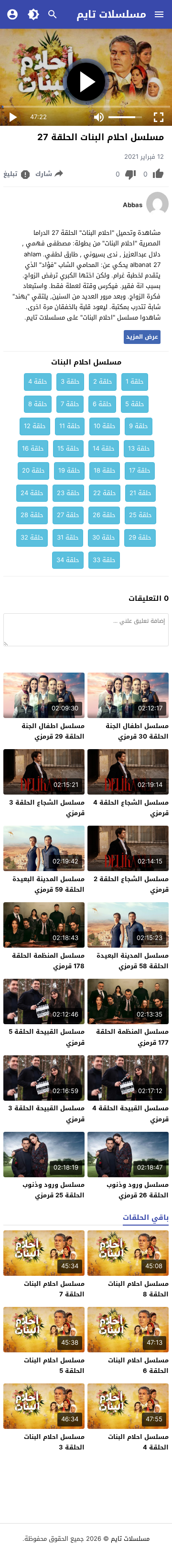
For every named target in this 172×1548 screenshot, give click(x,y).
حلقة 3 (70, 381)
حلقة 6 (102, 404)
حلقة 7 (70, 404)
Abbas (132, 205)
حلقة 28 (32, 515)
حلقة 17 (139, 470)
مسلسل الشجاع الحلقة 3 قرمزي (47, 807)
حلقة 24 (32, 493)
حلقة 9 (138, 426)
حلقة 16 (33, 448)
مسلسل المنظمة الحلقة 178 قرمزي (48, 961)
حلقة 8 (37, 404)
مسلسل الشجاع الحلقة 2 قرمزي (131, 884)
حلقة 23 (68, 493)
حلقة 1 (135, 381)
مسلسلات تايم (111, 14)
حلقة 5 (134, 404)
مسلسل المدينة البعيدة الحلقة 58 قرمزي (133, 961)
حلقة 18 (105, 470)
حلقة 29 (140, 537)
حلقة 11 (69, 426)
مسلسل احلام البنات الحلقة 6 (138, 1365)
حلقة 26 (104, 515)
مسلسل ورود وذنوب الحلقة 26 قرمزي (138, 1190)
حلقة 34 (67, 560)
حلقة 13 (139, 448)
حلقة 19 (69, 470)
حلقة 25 (140, 515)
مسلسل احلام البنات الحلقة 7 (54, 1289)
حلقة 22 (104, 493)
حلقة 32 (32, 537)
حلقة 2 (102, 381)
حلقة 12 (35, 426)
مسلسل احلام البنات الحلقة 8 (138, 1289)
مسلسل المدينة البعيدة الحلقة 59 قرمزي (48, 884)
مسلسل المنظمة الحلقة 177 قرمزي (132, 1037)
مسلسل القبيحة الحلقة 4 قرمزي (130, 1113)
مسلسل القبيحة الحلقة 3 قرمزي (46, 1113)
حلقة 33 (104, 560)
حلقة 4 (37, 381)
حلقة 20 (33, 470)
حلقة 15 (68, 448)
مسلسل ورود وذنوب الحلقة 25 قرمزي (53, 1190)
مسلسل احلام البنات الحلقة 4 (138, 1442)
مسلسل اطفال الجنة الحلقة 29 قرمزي (53, 731)
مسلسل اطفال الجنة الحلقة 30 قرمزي (137, 731)
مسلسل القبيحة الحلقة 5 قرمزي (47, 1037)
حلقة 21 (140, 493)
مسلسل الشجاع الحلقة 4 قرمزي (131, 807)
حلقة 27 (68, 515)
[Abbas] (157, 214)
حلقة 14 (104, 448)
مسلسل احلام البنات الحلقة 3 (54, 1442)
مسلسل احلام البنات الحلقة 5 (54, 1365)
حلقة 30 (103, 537)
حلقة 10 (105, 426)
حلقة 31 (68, 537)
